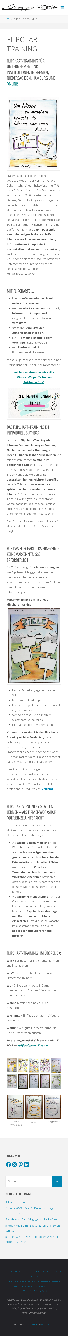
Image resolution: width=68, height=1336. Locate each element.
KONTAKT (35, 1276)
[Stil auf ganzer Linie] (29, 7)
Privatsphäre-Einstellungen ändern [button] (35, 1281)
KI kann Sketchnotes (18, 1202)
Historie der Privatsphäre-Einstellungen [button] (35, 1286)
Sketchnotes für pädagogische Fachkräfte (31, 1219)
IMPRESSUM (17, 1271)
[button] (11, 1066)
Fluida (34, 1324)
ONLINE (12, 84)
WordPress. (47, 1324)
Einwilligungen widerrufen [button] (39, 1291)
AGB (59, 1271)
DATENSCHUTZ (40, 1271)
